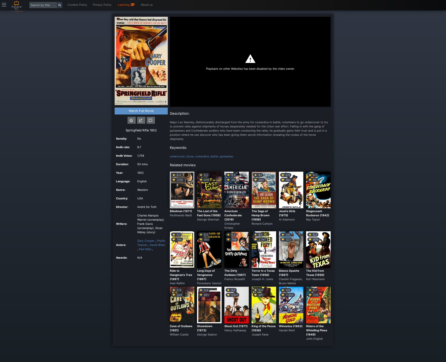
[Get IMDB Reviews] (132, 120)
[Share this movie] (141, 120)
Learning (124, 4)
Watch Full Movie (141, 111)
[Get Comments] (151, 120)
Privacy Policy (102, 4)
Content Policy (77, 4)
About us (147, 4)
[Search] (59, 5)
